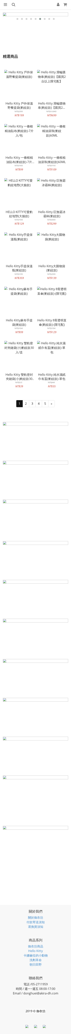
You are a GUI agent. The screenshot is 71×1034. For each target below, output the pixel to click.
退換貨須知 (35, 927)
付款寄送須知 (36, 922)
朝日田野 (36, 964)
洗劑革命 (36, 960)
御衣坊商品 (35, 946)
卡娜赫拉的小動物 (35, 955)
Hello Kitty (35, 951)
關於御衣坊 (35, 917)
